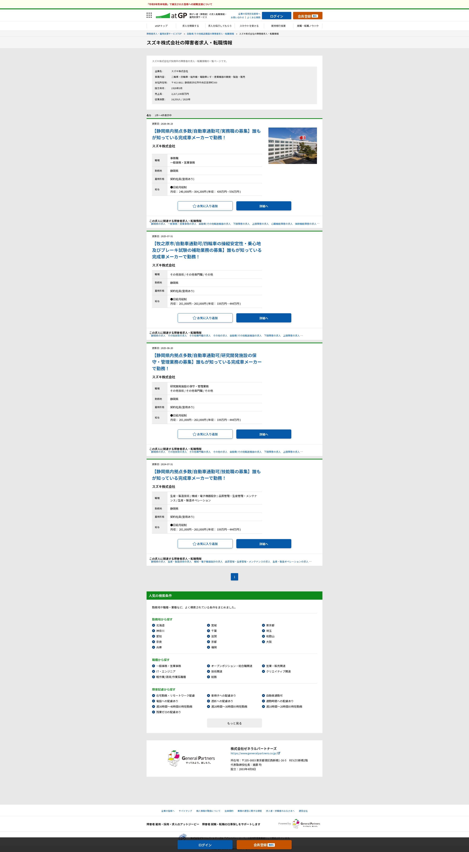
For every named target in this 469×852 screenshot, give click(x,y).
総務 (214, 677)
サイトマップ (185, 810)
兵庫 (159, 647)
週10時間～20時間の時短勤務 (284, 706)
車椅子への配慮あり (223, 695)
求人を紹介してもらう (220, 25)
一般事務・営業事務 (168, 666)
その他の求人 (220, 335)
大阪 (269, 642)
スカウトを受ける (249, 25)
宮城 (214, 625)
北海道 (160, 625)
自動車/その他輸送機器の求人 (215, 223)
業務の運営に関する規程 (250, 810)
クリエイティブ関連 (278, 671)
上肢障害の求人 (260, 223)
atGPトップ (161, 25)
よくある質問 (253, 17)
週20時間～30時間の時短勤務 (229, 706)
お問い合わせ (237, 17)
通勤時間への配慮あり (280, 701)
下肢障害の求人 (241, 223)
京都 (214, 642)
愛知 (159, 636)
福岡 (214, 647)
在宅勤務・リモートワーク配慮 (175, 695)
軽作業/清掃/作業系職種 (171, 677)
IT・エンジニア (166, 671)
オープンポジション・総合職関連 (231, 666)
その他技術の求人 (177, 335)
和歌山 (270, 636)
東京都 (270, 625)
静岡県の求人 (158, 223)
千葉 (214, 631)
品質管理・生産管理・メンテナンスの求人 (247, 561)
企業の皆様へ (168, 810)
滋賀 (214, 636)
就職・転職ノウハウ (308, 25)
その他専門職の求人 (200, 335)
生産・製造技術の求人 (180, 561)
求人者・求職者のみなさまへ (280, 810)
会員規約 (229, 810)
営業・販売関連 (275, 666)
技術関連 (216, 671)
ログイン (205, 844)
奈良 (159, 642)
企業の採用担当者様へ (249, 13)
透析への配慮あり (222, 701)
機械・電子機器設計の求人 (208, 561)
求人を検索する (190, 25)
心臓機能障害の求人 (282, 223)
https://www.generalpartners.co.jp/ (254, 753)
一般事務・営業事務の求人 (182, 223)
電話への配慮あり (167, 701)
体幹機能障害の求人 (305, 223)
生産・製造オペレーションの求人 (290, 561)
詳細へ (263, 206)
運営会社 (303, 810)
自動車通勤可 (274, 695)
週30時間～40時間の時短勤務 (174, 706)
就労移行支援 (278, 25)
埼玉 (269, 631)
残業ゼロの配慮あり (168, 712)
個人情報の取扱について (208, 810)
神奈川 (160, 631)
